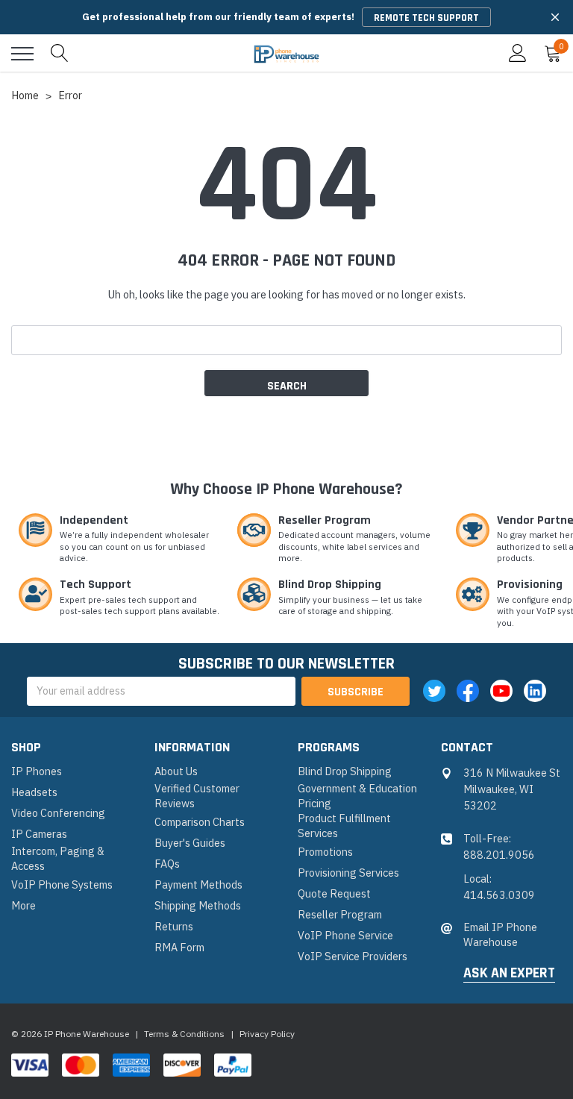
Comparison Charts (199, 822)
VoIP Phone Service (345, 935)
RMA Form (179, 947)
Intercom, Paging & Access (57, 858)
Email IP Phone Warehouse (500, 934)
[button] (555, 17)
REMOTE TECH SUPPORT (426, 18)
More (23, 905)
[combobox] (286, 340)
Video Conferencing (58, 813)
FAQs (167, 864)
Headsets (34, 792)
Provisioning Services (348, 872)
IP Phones (36, 771)
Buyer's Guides (189, 843)
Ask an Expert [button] (509, 973)
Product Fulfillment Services (344, 825)
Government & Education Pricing (357, 795)
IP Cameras (39, 834)
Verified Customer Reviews (196, 795)
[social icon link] (434, 691)
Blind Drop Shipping (345, 771)
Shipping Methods (197, 905)
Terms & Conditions (184, 1033)
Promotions (325, 852)
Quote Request (334, 893)
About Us (176, 771)
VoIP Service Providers (352, 956)
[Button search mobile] (60, 54)
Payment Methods (198, 884)
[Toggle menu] (22, 54)
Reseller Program (340, 914)
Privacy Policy (267, 1033)
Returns (173, 926)
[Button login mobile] (518, 54)
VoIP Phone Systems (62, 884)
